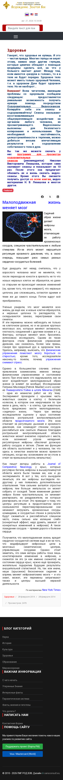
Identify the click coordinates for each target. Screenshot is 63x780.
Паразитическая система (15, 698)
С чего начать (9, 680)
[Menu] (12, 37)
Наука (5, 637)
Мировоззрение (11, 668)
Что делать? (9, 711)
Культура (7, 649)
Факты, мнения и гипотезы (16, 705)
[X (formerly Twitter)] (50, 197)
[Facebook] (42, 197)
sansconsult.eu (52, 773)
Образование (9, 662)
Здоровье (9, 597)
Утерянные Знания (12, 686)
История (6, 643)
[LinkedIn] (58, 197)
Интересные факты (12, 692)
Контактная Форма (12, 723)
